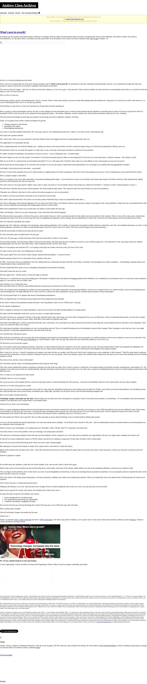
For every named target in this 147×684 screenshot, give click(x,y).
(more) (38, 647)
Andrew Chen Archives (19, 5)
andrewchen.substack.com (75, 19)
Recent (17, 13)
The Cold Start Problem (108, 646)
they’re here (95, 39)
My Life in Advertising (28, 339)
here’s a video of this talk (22, 520)
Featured (11, 13)
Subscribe (3, 13)
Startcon (133, 520)
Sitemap (2, 681)
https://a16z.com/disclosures (104, 622)
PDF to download (46, 520)
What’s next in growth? (13, 32)
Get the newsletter (6, 655)
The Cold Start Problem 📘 (31, 13)
